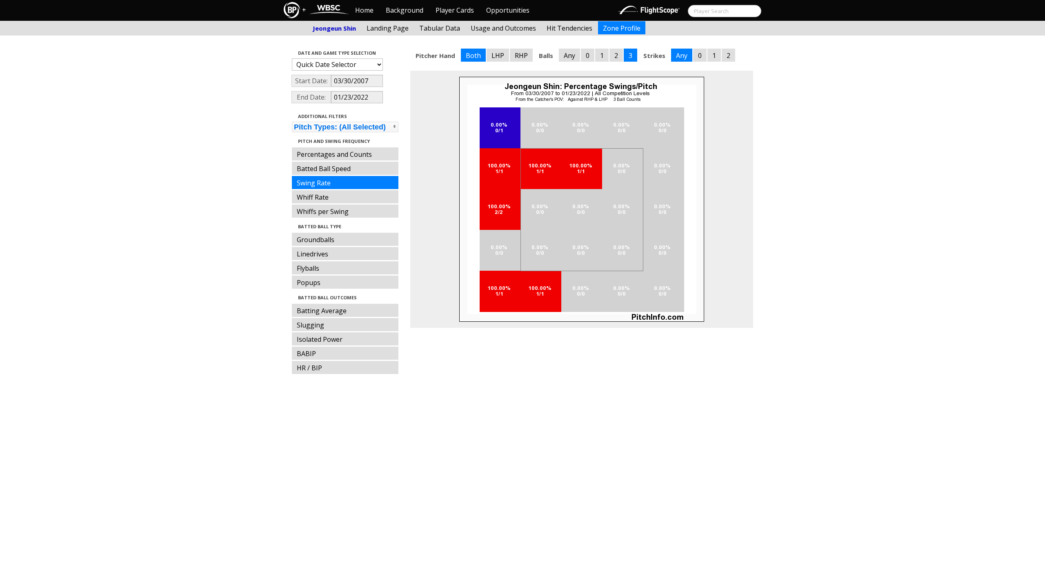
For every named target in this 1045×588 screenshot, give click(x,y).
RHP (521, 55)
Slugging (310, 325)
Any (569, 55)
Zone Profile (621, 28)
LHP (497, 55)
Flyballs (308, 268)
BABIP (306, 353)
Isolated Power (319, 339)
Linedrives (312, 253)
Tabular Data (439, 28)
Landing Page (388, 28)
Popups (308, 282)
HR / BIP (309, 367)
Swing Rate (314, 182)
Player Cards (455, 10)
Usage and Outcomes (503, 28)
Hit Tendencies (569, 28)
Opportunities (507, 10)
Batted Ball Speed (324, 168)
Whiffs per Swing (323, 211)
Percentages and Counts (334, 154)
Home (364, 10)
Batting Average (322, 310)
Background (404, 10)
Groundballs (315, 239)
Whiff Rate (313, 197)
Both (473, 55)
